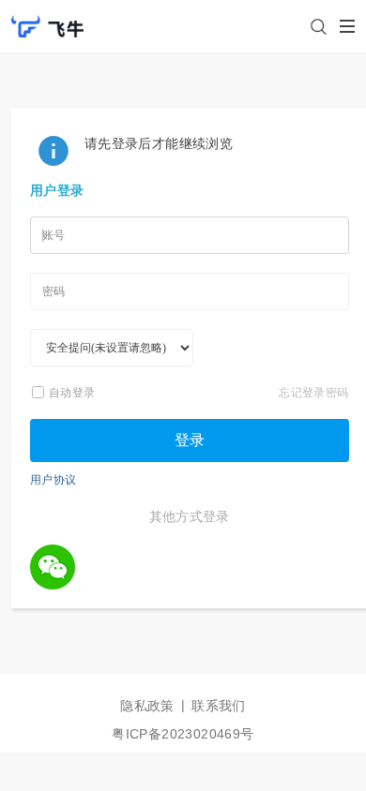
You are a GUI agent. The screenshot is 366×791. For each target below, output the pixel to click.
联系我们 (218, 705)
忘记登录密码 (313, 392)
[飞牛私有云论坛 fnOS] (47, 17)
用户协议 (53, 479)
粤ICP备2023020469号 (182, 733)
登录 (190, 440)
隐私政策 (147, 705)
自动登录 (72, 392)
